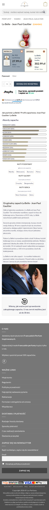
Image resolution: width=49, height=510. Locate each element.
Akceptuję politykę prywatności (17, 464)
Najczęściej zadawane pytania (14, 392)
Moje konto (7, 377)
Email (4, 454)
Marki (17, 19)
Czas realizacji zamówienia (13, 431)
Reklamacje (7, 397)
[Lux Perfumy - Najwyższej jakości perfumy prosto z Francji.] (24, 4)
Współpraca (7, 406)
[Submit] (44, 11)
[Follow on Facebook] (4, 361)
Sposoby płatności (10, 426)
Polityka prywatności (11, 387)
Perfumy (6, 19)
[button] (3, 4)
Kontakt (8, 486)
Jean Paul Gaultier (33, 19)
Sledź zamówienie (37, 486)
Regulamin (6, 382)
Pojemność (6, 76)
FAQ (26, 486)
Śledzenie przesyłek (10, 436)
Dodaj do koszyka (27, 84)
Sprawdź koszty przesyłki (11, 103)
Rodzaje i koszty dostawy (12, 421)
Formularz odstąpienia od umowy (16, 402)
